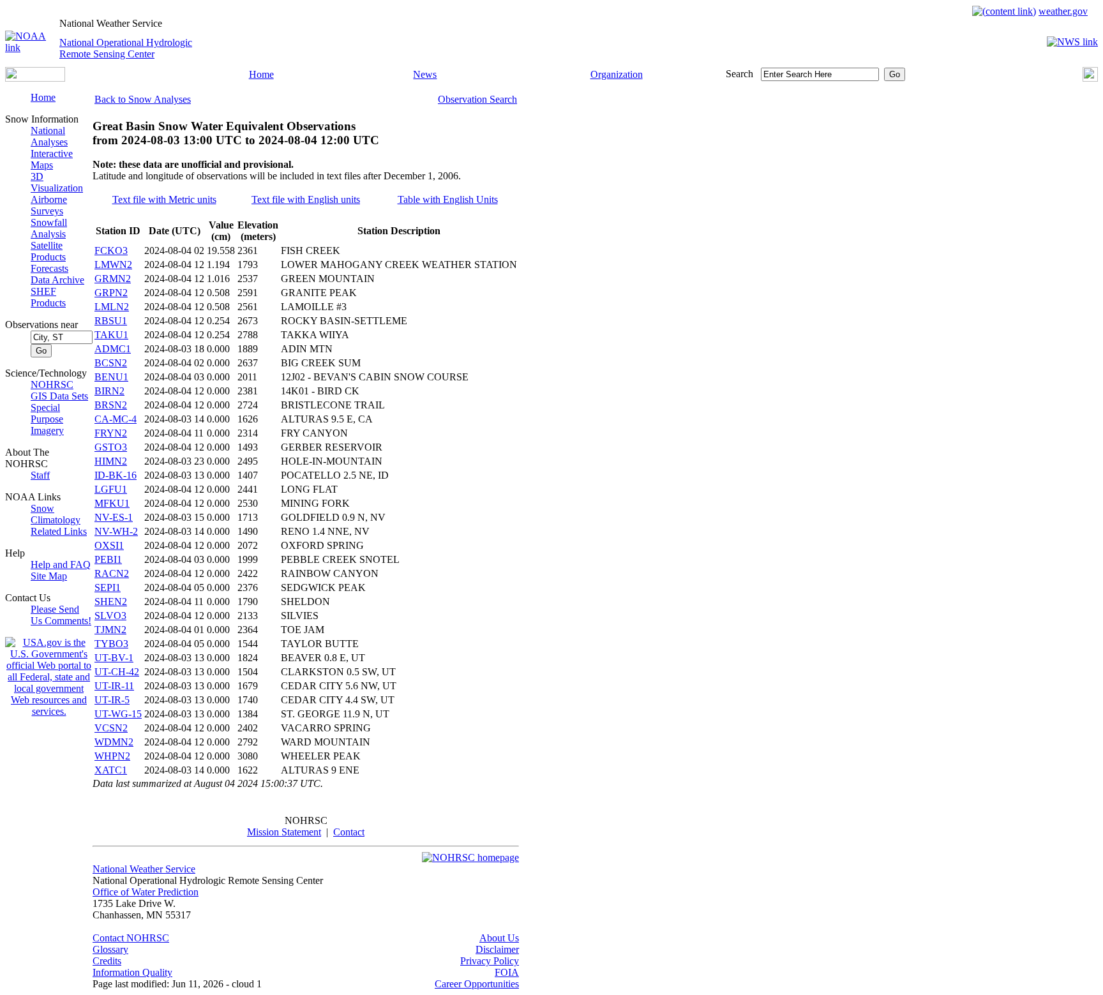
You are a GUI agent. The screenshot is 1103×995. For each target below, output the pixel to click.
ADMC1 (112, 348)
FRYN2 (110, 433)
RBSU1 (110, 320)
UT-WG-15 (118, 713)
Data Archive (57, 279)
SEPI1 (107, 587)
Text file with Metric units (164, 199)
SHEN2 (110, 601)
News (425, 74)
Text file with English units (305, 199)
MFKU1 (112, 503)
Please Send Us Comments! (61, 615)
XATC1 (110, 770)
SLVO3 (110, 615)
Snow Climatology (55, 514)
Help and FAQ (61, 564)
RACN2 (111, 573)
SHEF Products (48, 297)
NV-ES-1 (113, 517)
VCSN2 (111, 727)
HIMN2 (110, 461)
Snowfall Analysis (49, 228)
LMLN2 (111, 306)
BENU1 (111, 376)
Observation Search (477, 99)
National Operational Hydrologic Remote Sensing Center (125, 48)
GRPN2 (111, 292)
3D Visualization (57, 182)
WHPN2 (112, 756)
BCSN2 (110, 362)
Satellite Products (48, 251)
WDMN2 (113, 742)
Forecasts (49, 268)
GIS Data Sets (59, 396)
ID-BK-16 (115, 475)
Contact (348, 832)
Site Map (49, 576)
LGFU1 (110, 489)
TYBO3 (111, 643)
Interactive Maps (52, 159)
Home (261, 74)
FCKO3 (111, 250)
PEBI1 (108, 559)
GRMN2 (112, 278)
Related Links (59, 531)
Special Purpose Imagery (47, 419)
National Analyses (49, 136)
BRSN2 (110, 405)
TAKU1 (111, 334)
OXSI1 (109, 545)
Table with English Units (448, 199)
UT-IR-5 (112, 699)
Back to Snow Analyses (142, 99)
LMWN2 (113, 264)
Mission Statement (284, 832)
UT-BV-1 (113, 657)
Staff (40, 475)
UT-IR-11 (114, 685)
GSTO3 (110, 447)
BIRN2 (109, 390)
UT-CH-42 (116, 671)
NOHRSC (52, 384)
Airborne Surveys (49, 205)
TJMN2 (110, 629)
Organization (616, 74)
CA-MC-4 (115, 419)
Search (739, 73)
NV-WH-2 (116, 531)
